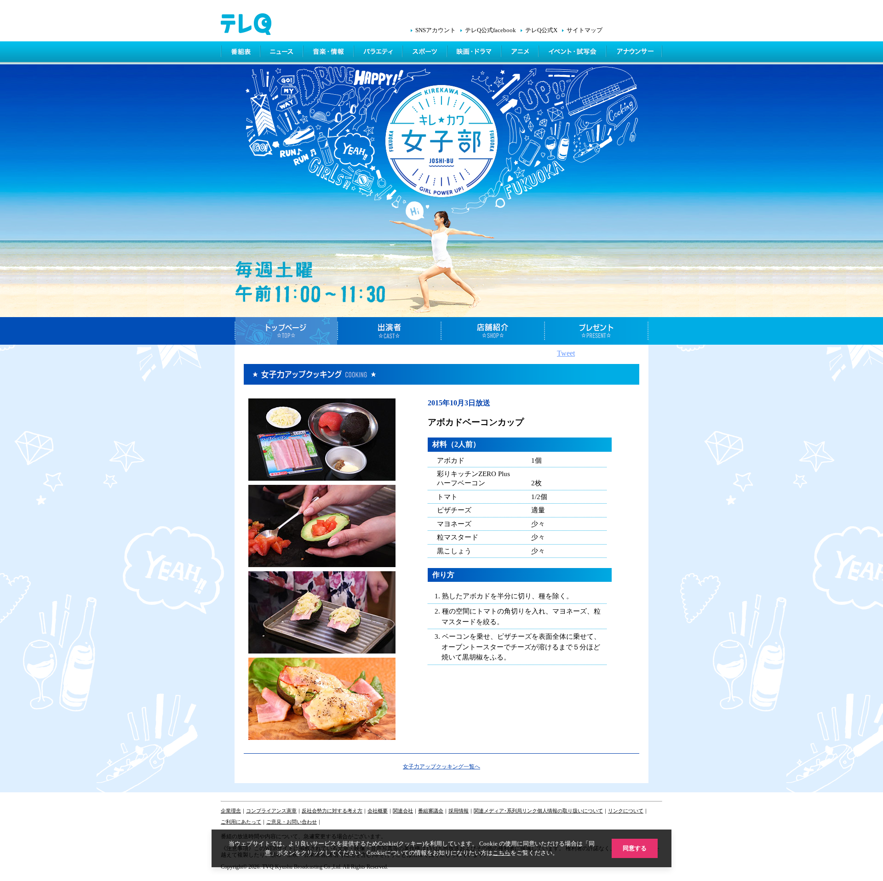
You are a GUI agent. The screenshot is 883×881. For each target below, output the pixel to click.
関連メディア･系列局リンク (505, 810)
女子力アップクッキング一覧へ (441, 766)
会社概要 (377, 810)
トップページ (286, 331)
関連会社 (403, 810)
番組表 (241, 52)
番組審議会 (430, 810)
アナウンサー (634, 52)
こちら (501, 852)
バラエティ (379, 52)
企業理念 (231, 810)
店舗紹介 (493, 331)
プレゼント (596, 331)
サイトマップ (584, 30)
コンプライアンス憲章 (271, 810)
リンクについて (625, 810)
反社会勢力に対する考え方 (332, 810)
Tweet (566, 353)
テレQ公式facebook (490, 30)
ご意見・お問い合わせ (291, 821)
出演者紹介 (390, 331)
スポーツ (425, 52)
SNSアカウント (435, 30)
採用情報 (458, 810)
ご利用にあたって (241, 821)
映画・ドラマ (475, 52)
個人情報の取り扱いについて (570, 810)
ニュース (282, 52)
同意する (635, 848)
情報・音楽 (329, 52)
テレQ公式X (541, 30)
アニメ (520, 52)
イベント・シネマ (573, 52)
